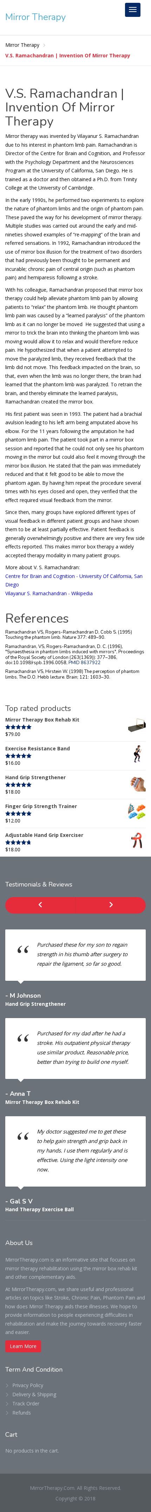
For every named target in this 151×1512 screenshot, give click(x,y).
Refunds (21, 1412)
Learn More (23, 1346)
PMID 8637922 (84, 663)
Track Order (25, 1403)
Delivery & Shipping (34, 1394)
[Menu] (132, 10)
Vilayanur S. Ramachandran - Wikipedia (49, 593)
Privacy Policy (27, 1385)
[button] (40, 905)
